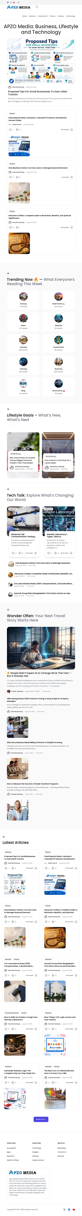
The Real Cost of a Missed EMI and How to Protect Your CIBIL (59, 1071)
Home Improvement (12, 1013)
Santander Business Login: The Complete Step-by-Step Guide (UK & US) (20, 1072)
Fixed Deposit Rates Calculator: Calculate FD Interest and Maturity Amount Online (38, 119)
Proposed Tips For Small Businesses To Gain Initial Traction (37, 93)
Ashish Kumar (16, 124)
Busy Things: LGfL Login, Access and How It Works (59, 1018)
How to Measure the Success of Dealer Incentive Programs (32, 784)
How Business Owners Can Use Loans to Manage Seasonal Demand (38, 168)
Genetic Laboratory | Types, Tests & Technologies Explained (58, 535)
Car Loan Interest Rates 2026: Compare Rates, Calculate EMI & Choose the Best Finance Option (43, 584)
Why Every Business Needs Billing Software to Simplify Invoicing (34, 742)
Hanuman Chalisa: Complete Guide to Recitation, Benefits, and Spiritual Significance (40, 216)
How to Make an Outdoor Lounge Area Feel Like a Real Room (20, 1018)
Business (8, 852)
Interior (24, 1013)
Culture (12, 211)
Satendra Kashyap (18, 87)
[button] (18, 2)
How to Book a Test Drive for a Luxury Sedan (58, 461)
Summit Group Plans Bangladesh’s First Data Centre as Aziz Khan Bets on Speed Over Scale (42, 593)
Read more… (41, 1119)
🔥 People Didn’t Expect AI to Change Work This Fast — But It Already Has (39, 674)
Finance (12, 113)
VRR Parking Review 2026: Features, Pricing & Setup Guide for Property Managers (37, 699)
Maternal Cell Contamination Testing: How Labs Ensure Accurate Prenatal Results (24, 535)
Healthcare (13, 509)
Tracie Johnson (17, 691)
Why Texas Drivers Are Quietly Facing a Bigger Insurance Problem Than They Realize (22, 460)
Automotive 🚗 (16, 454)
